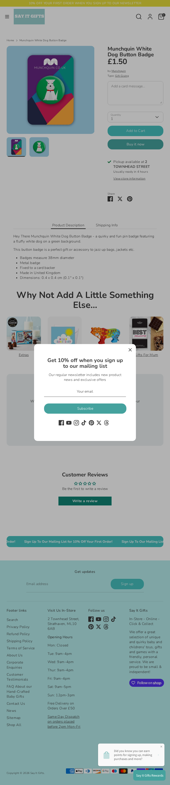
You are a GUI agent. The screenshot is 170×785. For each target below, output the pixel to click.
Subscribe (85, 408)
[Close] (130, 350)
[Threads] (106, 422)
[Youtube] (68, 422)
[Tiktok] (84, 422)
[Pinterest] (91, 422)
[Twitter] (99, 422)
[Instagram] (76, 422)
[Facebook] (61, 422)
